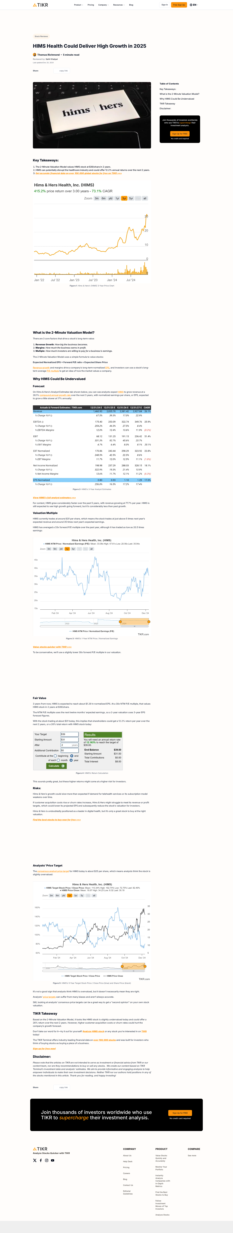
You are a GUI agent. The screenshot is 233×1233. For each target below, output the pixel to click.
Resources (118, 5)
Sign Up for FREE (179, 134)
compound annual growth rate (55, 395)
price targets (49, 997)
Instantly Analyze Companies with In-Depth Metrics (162, 1180)
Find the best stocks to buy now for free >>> (57, 819)
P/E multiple (53, 371)
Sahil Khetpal (52, 59)
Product (77, 5)
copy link (63, 71)
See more (192, 1155)
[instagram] (47, 1160)
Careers (126, 1173)
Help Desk (127, 1161)
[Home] (40, 4)
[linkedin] (50, 71)
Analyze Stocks (162, 1215)
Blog (131, 5)
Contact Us (128, 1185)
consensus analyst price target (53, 871)
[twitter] (41, 71)
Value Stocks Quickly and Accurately (161, 1158)
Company (102, 5)
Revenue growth (41, 367)
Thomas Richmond (48, 54)
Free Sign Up (179, 5)
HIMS (121, 392)
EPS (107, 367)
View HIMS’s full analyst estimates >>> (54, 497)
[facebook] (45, 71)
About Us (127, 1155)
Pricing (91, 5)
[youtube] (52, 1160)
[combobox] (194, 5)
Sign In (165, 5)
